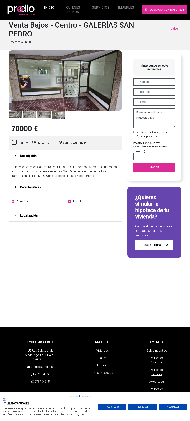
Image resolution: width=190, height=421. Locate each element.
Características (30, 187)
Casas (102, 358)
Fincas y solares (102, 373)
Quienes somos (73, 10)
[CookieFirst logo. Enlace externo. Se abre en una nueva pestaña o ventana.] (4, 399)
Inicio (50, 7)
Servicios (100, 7)
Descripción (28, 156)
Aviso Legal (156, 381)
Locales (102, 365)
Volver (175, 28)
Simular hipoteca (154, 245)
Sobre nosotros (157, 350)
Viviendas (102, 350)
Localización (28, 215)
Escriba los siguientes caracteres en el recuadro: (150, 145)
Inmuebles (124, 7)
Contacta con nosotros (166, 9)
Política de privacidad (81, 396)
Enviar (154, 167)
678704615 (42, 381)
